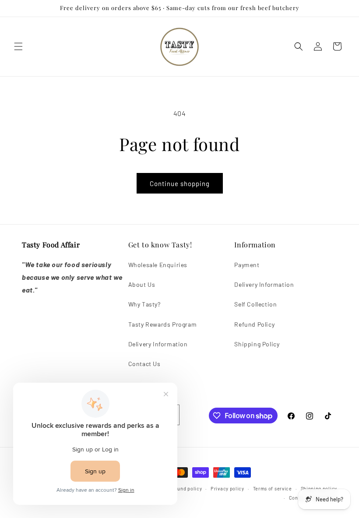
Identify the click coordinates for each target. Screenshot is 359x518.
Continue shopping (180, 183)
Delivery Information (158, 344)
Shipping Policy (256, 344)
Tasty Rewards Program (162, 324)
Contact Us (144, 363)
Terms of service (272, 488)
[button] (18, 46)
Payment (246, 264)
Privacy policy (227, 488)
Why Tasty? (144, 304)
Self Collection (255, 304)
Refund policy (185, 488)
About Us (141, 284)
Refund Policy (254, 324)
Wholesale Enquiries (157, 264)
